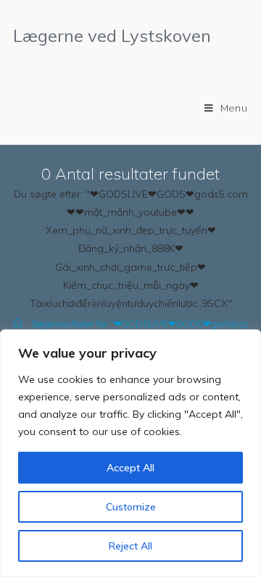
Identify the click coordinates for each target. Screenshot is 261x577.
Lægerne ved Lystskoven (112, 35)
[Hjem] (17, 324)
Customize (131, 506)
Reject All (130, 545)
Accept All (130, 467)
